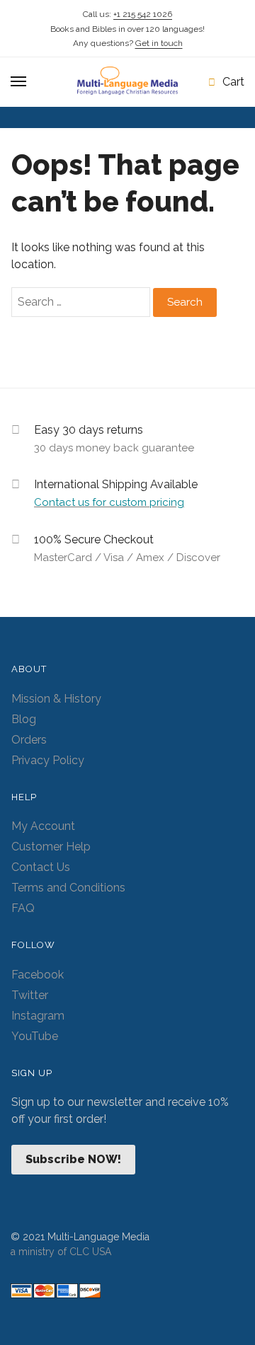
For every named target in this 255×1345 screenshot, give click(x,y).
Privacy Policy (47, 760)
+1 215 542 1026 (142, 14)
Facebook (37, 974)
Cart (233, 81)
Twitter (29, 995)
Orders (29, 739)
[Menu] (19, 82)
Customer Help (51, 846)
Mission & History (56, 698)
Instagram (37, 1015)
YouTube (34, 1036)
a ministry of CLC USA (61, 1251)
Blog (23, 719)
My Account (43, 826)
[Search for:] (82, 301)
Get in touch (159, 43)
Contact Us (40, 867)
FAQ (23, 908)
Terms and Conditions (68, 887)
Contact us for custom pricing (109, 502)
